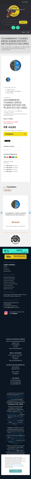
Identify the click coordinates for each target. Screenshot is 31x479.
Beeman (9, 420)
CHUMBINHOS (16, 47)
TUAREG (23, 47)
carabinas (10, 434)
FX (16, 420)
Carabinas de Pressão (12, 398)
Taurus (13, 437)
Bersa (22, 438)
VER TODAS (8, 190)
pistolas (13, 432)
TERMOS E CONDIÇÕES (9, 282)
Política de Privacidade (17, 464)
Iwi (15, 440)
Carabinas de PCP (18, 396)
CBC (16, 437)
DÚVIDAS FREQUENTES (9, 277)
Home (2, 47)
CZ (19, 437)
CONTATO (6, 268)
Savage (19, 442)
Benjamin (9, 424)
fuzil (22, 434)
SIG (14, 420)
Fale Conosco (25, 1)
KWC (22, 419)
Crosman (18, 419)
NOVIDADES (7, 269)
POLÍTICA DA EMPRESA (9, 278)
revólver (18, 432)
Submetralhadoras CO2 (12, 414)
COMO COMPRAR (8, 285)
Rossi (16, 417)
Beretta (9, 438)
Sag (13, 417)
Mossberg (15, 443)
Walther (21, 417)
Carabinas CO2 (16, 412)
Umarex (15, 422)
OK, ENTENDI (15, 471)
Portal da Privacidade (15, 466)
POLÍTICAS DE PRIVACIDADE (11, 283)
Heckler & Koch (11, 419)
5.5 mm (28, 47)
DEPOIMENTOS (7, 271)
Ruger (12, 440)
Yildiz (19, 438)
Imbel (8, 440)
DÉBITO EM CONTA (8, 288)
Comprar (9, 134)
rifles (22, 432)
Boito (15, 442)
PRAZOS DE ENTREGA (9, 287)
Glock (15, 438)
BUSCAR (22, 22)
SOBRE (5, 266)
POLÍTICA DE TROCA (9, 280)
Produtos (8, 47)
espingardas (16, 434)
